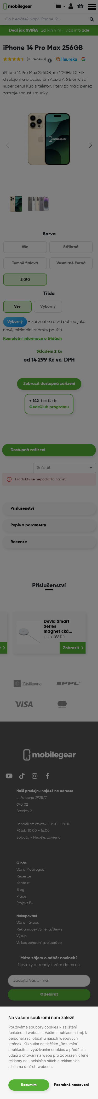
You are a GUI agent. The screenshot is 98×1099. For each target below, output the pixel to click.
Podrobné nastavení (71, 1085)
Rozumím (29, 1085)
